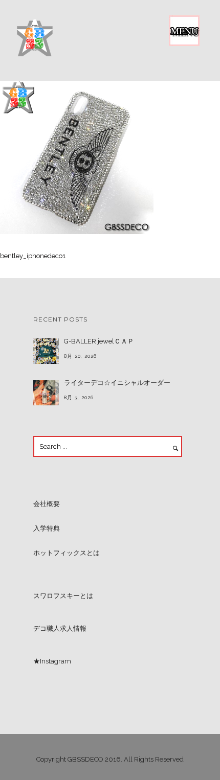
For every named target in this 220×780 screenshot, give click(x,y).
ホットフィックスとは (66, 553)
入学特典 (46, 528)
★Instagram (52, 661)
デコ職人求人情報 (59, 628)
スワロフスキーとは (63, 596)
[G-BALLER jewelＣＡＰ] (46, 351)
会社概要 (46, 504)
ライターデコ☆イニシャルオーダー (117, 382)
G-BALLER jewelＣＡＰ (99, 341)
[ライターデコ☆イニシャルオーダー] (46, 392)
